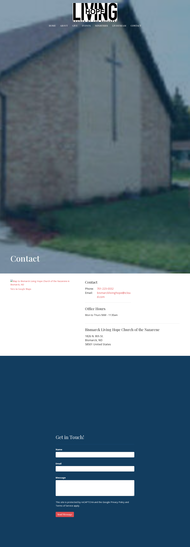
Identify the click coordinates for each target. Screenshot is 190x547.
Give (74, 25)
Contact (136, 25)
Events (86, 25)
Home (52, 25)
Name (59, 449)
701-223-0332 (105, 288)
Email (58, 463)
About (64, 25)
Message (61, 477)
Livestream (119, 25)
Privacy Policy (118, 502)
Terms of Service (64, 505)
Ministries (101, 25)
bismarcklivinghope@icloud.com (114, 295)
